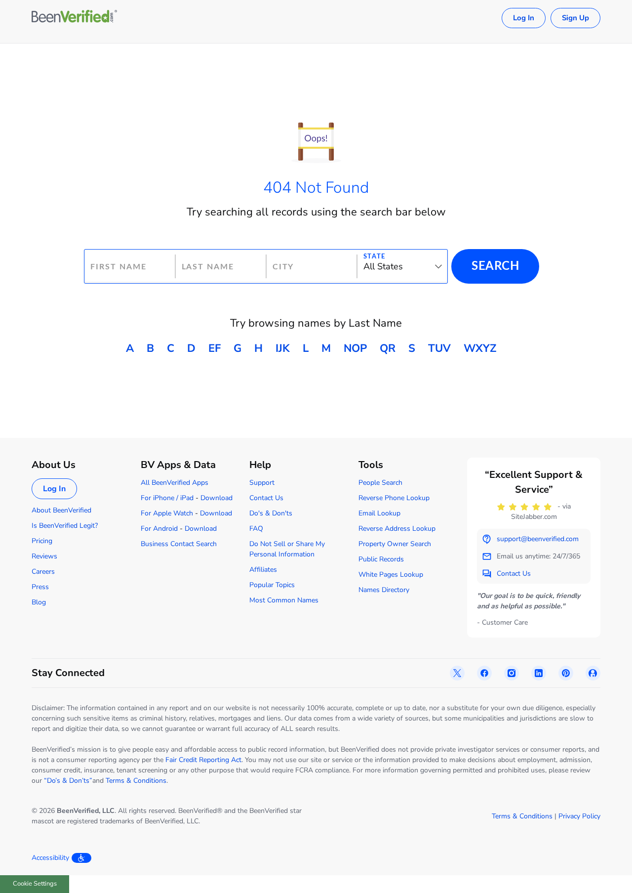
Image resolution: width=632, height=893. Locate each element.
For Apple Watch (167, 513)
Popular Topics (272, 585)
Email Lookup (379, 513)
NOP (355, 348)
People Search (380, 482)
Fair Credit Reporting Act (203, 760)
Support (262, 482)
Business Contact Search (179, 544)
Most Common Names (283, 600)
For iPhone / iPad (167, 498)
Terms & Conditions (136, 780)
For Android (159, 528)
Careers (43, 571)
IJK (283, 348)
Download (216, 498)
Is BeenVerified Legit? (65, 525)
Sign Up (575, 18)
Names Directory (383, 590)
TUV (439, 348)
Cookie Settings (35, 883)
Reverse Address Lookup (396, 528)
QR (387, 348)
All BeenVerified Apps (174, 482)
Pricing (42, 541)
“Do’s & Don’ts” (68, 780)
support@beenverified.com (538, 539)
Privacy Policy (579, 816)
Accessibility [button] (50, 857)
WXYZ (480, 348)
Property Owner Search (394, 544)
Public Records (381, 559)
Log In (523, 18)
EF (214, 348)
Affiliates (263, 569)
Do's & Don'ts (270, 513)
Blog (39, 602)
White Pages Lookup (390, 574)
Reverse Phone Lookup (394, 498)
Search (495, 266)
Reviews (44, 556)
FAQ (256, 528)
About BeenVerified (61, 510)
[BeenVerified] (74, 18)
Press (40, 587)
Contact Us (266, 498)
